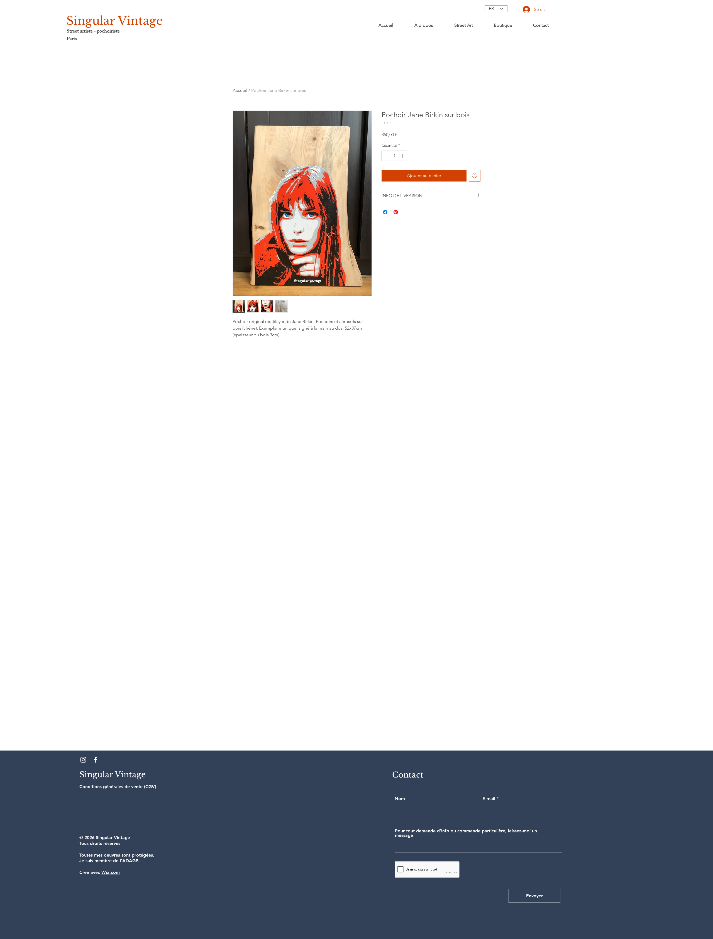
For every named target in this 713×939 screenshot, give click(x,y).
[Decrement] (385, 156)
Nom (400, 798)
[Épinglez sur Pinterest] (395, 212)
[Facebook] (95, 760)
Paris (72, 39)
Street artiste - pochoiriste (93, 31)
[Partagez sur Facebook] (385, 212)
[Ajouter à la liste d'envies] (474, 176)
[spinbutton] (394, 156)
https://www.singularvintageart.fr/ (99, 826)
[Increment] (402, 156)
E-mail (488, 798)
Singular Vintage (114, 21)
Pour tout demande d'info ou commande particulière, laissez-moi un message (466, 833)
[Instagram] (83, 760)
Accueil (240, 90)
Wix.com (110, 872)
